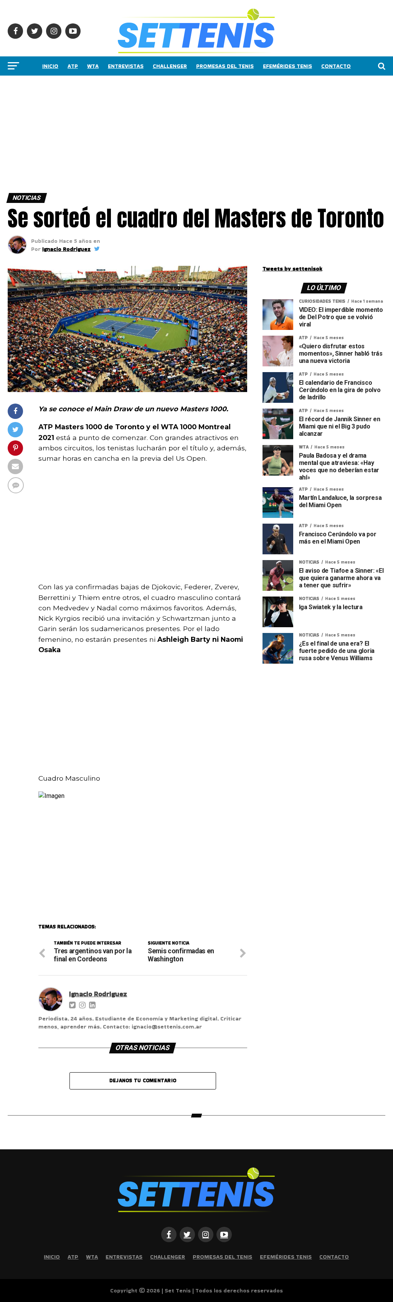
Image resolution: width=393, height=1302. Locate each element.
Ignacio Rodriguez (66, 249)
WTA (93, 66)
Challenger (170, 66)
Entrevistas (126, 66)
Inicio (50, 66)
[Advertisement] (196, 132)
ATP (73, 66)
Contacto (336, 66)
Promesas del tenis (225, 66)
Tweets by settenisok (292, 268)
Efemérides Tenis (287, 66)
